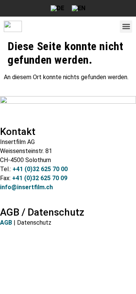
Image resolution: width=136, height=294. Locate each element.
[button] (126, 26)
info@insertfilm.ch (26, 187)
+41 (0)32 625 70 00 (40, 169)
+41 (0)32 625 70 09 (39, 178)
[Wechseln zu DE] (57, 8)
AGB (6, 222)
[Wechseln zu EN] (78, 8)
